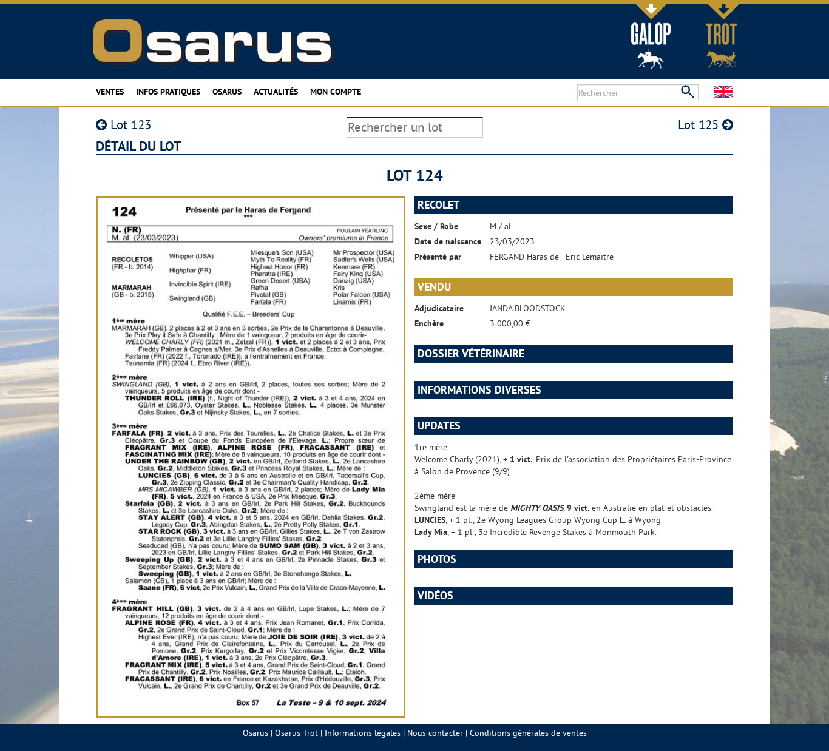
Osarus (227, 91)
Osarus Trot (296, 732)
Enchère (429, 323)
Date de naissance (447, 241)
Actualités (276, 91)
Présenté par (437, 256)
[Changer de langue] (723, 91)
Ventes (110, 91)
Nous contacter (435, 732)
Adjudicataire (439, 308)
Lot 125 (700, 124)
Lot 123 (129, 124)
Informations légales (363, 732)
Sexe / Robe (436, 226)
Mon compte (335, 91)
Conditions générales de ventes (528, 732)
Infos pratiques (168, 91)
